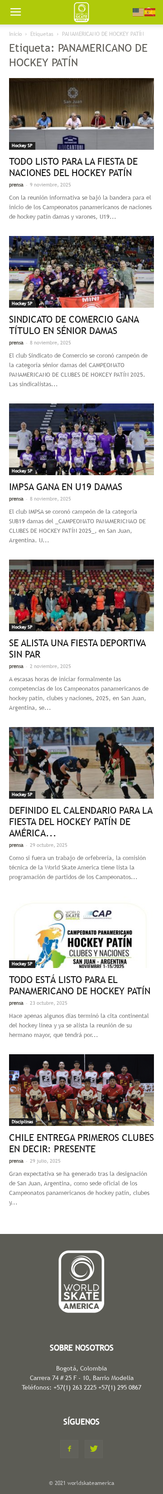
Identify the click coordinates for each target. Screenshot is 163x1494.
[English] (138, 11)
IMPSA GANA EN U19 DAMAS (65, 486)
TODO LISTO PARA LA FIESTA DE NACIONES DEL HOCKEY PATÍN (73, 167)
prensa (16, 184)
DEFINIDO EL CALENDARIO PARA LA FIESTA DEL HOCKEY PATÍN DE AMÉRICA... (80, 822)
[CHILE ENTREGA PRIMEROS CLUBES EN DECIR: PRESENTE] (81, 1090)
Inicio (15, 34)
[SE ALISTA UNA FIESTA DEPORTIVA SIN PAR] (81, 595)
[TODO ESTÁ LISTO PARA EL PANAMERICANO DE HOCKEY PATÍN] (81, 932)
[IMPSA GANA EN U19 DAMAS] (81, 439)
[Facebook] (69, 1449)
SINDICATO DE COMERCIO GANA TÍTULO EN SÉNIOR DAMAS (74, 325)
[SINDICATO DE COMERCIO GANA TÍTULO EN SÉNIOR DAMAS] (81, 272)
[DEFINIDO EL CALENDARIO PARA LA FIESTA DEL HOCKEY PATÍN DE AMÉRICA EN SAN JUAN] (81, 763)
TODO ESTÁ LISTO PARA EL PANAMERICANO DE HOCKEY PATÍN (79, 985)
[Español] (150, 11)
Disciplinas (22, 1121)
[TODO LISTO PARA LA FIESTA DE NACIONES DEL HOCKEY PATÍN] (81, 114)
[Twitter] (94, 1449)
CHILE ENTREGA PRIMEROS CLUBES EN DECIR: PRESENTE (81, 1143)
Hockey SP (22, 145)
